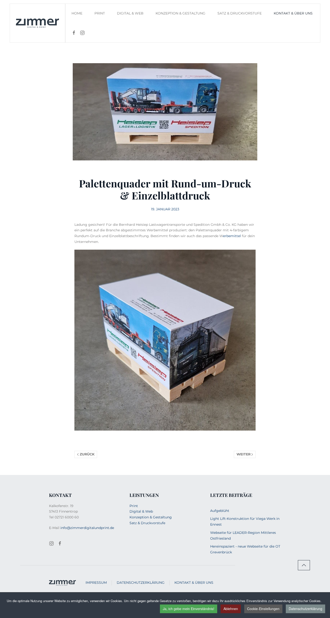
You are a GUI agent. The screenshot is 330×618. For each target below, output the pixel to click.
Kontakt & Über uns (193, 582)
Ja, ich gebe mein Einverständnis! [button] (188, 608)
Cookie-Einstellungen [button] (263, 608)
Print (99, 13)
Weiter (244, 454)
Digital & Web (141, 511)
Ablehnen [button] (230, 608)
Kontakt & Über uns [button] (293, 13)
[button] (304, 565)
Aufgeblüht (219, 510)
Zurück (87, 454)
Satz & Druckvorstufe (239, 13)
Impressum (96, 582)
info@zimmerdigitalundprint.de (87, 528)
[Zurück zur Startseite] (37, 23)
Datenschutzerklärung (305, 608)
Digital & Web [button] (130, 13)
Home (77, 13)
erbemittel (232, 236)
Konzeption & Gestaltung (180, 13)
